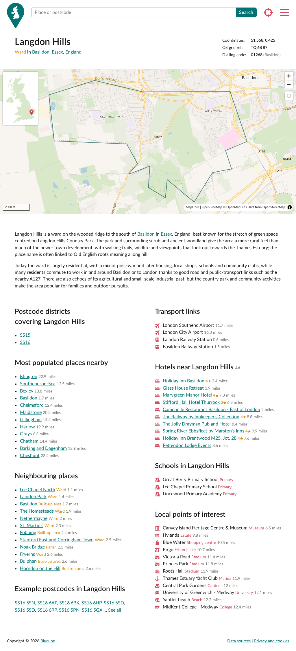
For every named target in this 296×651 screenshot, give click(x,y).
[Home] (15, 15)
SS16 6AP (47, 603)
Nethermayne (33, 518)
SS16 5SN (25, 603)
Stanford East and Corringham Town (57, 540)
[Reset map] (289, 95)
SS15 (25, 335)
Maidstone (31, 412)
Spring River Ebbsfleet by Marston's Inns (203, 431)
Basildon (40, 52)
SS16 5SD (25, 610)
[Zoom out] (289, 84)
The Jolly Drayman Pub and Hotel (197, 424)
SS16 (25, 342)
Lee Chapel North (37, 489)
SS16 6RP (47, 610)
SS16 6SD (114, 603)
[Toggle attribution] (289, 207)
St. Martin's (31, 525)
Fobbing (28, 532)
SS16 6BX (69, 603)
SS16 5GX (92, 610)
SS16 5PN (69, 610)
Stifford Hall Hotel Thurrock (191, 402)
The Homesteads (37, 511)
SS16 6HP (91, 603)
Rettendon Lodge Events (187, 445)
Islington (28, 376)
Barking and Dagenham (43, 448)
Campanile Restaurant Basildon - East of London (211, 409)
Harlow (27, 427)
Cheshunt (30, 455)
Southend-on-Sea (38, 384)
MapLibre (192, 207)
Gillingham (31, 419)
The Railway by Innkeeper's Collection (201, 417)
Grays (26, 434)
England (73, 52)
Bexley (26, 391)
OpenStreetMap (273, 207)
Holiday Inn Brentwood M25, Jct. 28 (199, 438)
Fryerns (27, 554)
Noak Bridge (32, 547)
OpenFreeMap (212, 207)
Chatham (29, 441)
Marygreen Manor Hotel (187, 395)
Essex (57, 52)
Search (246, 12)
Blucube (47, 641)
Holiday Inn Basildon (183, 381)
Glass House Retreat (183, 388)
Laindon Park (33, 496)
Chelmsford (32, 405)
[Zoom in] (289, 76)
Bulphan (28, 561)
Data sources (239, 641)
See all (114, 610)
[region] (148, 141)
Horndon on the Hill (40, 568)
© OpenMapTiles (235, 207)
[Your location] (268, 12)
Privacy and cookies (271, 641)
